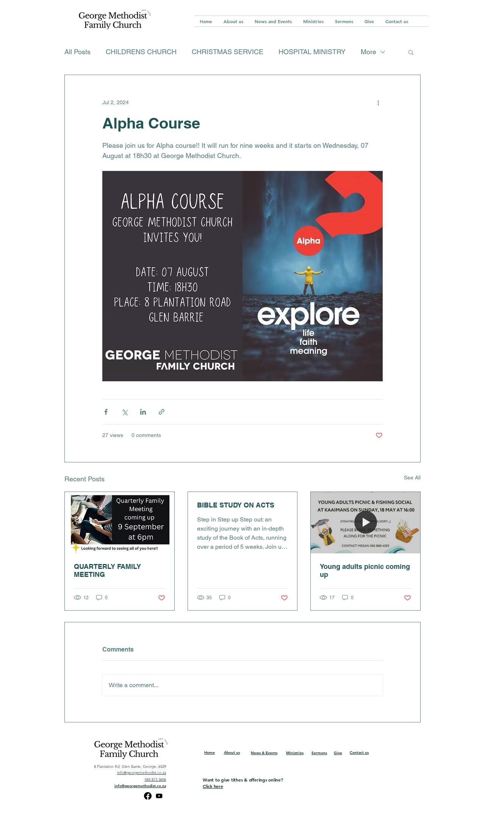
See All (412, 478)
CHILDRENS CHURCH (141, 52)
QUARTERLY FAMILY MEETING (107, 570)
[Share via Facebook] (106, 411)
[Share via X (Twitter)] (124, 411)
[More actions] (378, 102)
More (368, 52)
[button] (411, 52)
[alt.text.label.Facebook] (148, 796)
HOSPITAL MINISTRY (312, 52)
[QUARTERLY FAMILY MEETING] (119, 522)
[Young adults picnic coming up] (365, 522)
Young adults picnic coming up (365, 570)
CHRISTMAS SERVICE (227, 52)
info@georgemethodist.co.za (141, 772)
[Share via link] (161, 411)
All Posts (77, 52)
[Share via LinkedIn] (143, 411)
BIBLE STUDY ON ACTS (235, 505)
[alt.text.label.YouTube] (159, 796)
